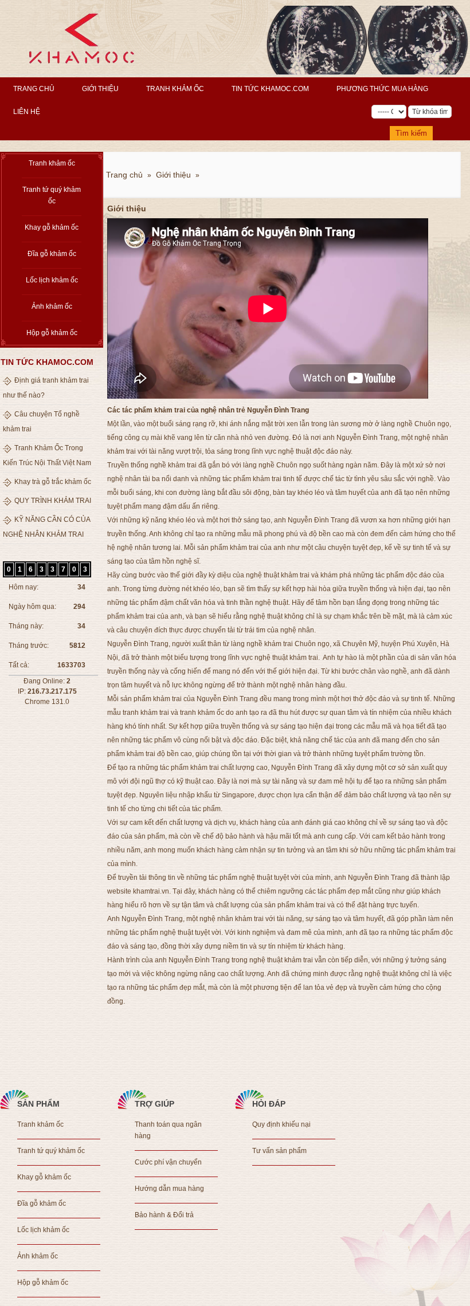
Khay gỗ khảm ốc (52, 227)
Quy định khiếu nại (281, 1124)
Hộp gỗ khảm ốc (51, 333)
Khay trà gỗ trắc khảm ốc (52, 482)
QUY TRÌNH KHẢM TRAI (52, 501)
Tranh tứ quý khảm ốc (51, 195)
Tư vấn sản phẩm (279, 1151)
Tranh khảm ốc (175, 89)
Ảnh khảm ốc (52, 306)
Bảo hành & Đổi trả (164, 1215)
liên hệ (26, 112)
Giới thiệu (100, 89)
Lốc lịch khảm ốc (52, 280)
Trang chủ (33, 89)
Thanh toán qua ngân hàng (168, 1130)
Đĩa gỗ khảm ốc (52, 254)
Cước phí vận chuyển (168, 1162)
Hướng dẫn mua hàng (169, 1189)
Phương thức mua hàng (382, 89)
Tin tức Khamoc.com (270, 89)
